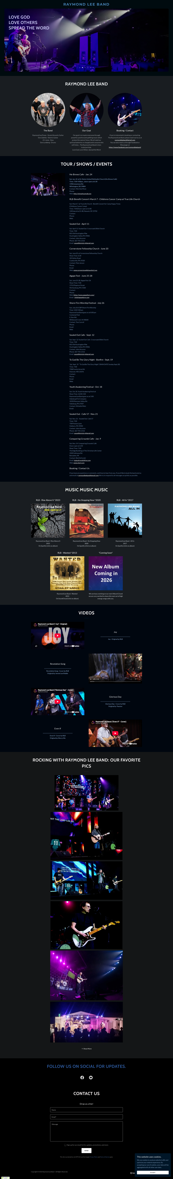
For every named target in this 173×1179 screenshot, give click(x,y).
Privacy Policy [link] (94, 1157)
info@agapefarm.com (81, 297)
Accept (153, 1172)
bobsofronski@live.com (82, 460)
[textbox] (86, 1109)
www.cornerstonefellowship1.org (85, 270)
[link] (86, 5)
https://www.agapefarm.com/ (84, 295)
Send (86, 1150)
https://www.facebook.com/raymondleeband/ (125, 147)
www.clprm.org (79, 463)
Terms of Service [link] (104, 1157)
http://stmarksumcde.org (82, 194)
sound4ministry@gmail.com (84, 243)
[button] (79, 67)
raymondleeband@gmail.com (125, 140)
